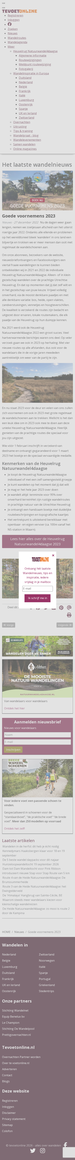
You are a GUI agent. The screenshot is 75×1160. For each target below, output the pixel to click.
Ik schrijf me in (37, 598)
